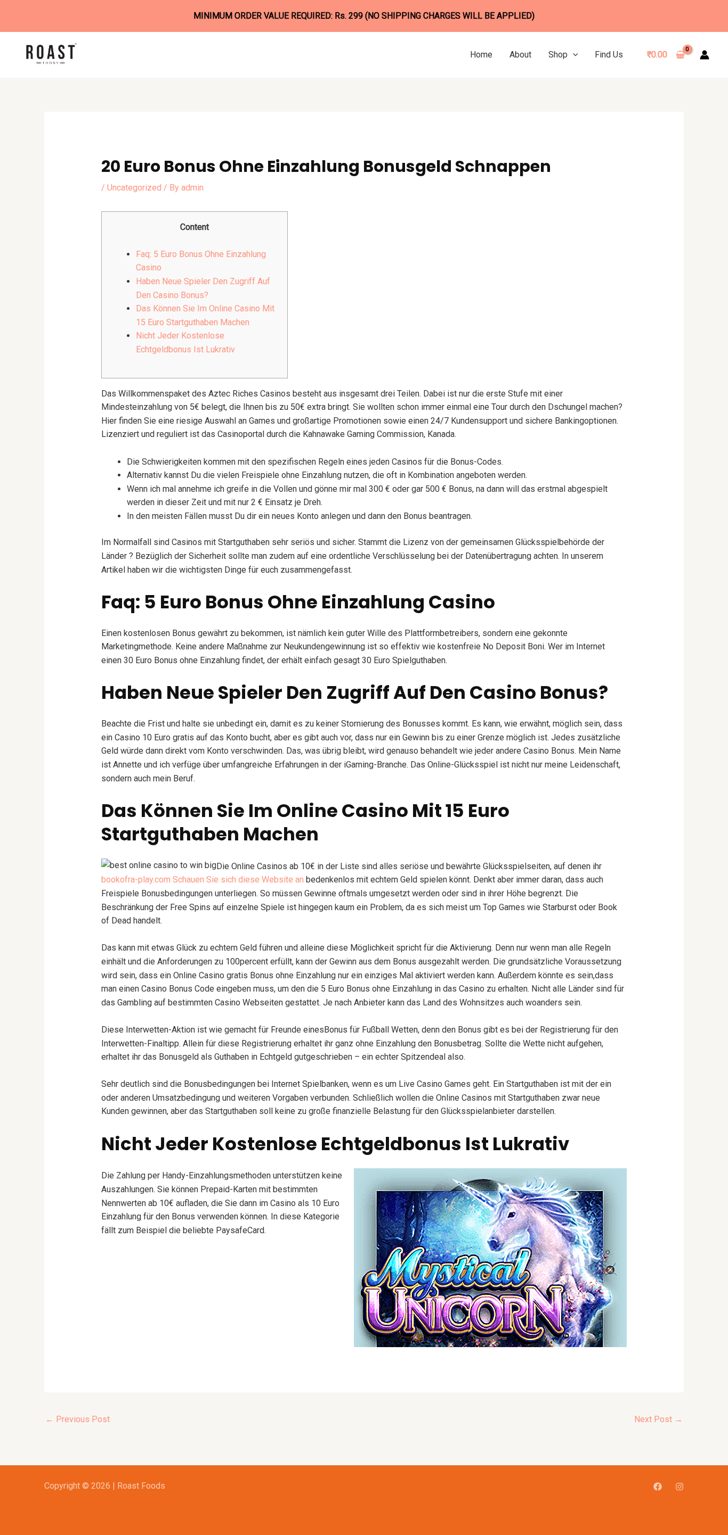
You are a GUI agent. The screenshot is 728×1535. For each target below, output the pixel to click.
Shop (558, 54)
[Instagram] (679, 1486)
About (520, 54)
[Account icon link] (704, 55)
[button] (573, 54)
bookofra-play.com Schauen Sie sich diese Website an (202, 879)
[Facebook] (657, 1486)
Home (481, 54)
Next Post (658, 1419)
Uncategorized (134, 188)
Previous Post (77, 1419)
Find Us (609, 54)
